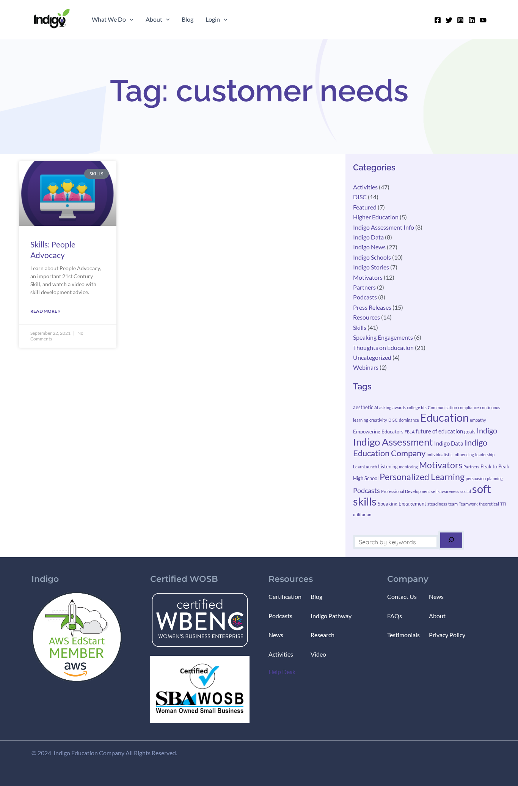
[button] (129, 19)
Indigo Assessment (393, 442)
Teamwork (468, 503)
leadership (484, 454)
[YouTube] (483, 20)
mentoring (408, 466)
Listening (388, 466)
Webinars (365, 367)
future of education (439, 431)
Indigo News (369, 246)
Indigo (487, 430)
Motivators (368, 277)
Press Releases (372, 307)
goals (470, 431)
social (465, 491)
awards (399, 407)
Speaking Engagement (402, 504)
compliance (468, 407)
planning (495, 478)
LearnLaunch (365, 466)
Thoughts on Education (383, 347)
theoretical (489, 503)
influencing (464, 454)
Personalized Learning (422, 476)
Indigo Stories (371, 267)
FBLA (409, 431)
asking (385, 407)
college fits (417, 407)
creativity (378, 419)
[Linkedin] (471, 20)
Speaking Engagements (383, 337)
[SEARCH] (451, 540)
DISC (360, 196)
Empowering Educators (378, 431)
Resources (366, 317)
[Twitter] (449, 20)
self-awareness (445, 491)
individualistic (439, 454)
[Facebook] (437, 20)
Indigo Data (368, 237)
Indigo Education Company (420, 447)
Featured (365, 207)
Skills (359, 327)
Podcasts (365, 297)
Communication (442, 407)
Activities (365, 187)
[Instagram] (460, 20)
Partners (364, 287)
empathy (478, 419)
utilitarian (362, 514)
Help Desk (281, 671)
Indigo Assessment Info (383, 227)
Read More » (45, 311)
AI (376, 407)
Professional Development (405, 491)
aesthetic (363, 407)
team (453, 503)
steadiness (437, 503)
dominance (409, 419)
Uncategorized (372, 357)
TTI (503, 503)
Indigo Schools (372, 257)
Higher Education (376, 217)
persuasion (476, 478)
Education (444, 417)
